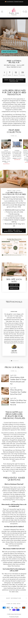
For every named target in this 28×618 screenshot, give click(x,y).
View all (14, 135)
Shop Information (13, 598)
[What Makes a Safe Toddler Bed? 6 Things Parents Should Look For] (5, 378)
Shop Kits (14, 288)
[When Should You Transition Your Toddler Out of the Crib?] (5, 391)
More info (14, 285)
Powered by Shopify (14, 616)
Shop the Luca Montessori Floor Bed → (14, 230)
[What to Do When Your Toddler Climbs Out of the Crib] (5, 401)
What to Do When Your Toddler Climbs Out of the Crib (18, 402)
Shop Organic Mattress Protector (14, 80)
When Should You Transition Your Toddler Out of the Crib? (18, 392)
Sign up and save (14, 603)
